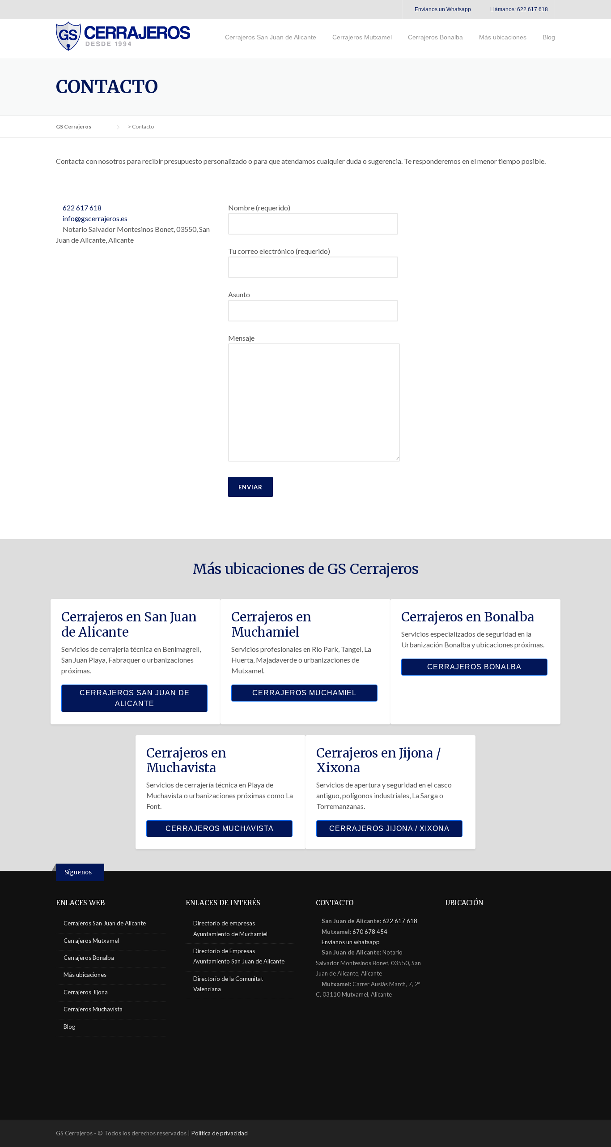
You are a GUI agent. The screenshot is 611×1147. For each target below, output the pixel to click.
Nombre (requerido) (259, 207)
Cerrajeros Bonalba (435, 37)
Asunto (239, 294)
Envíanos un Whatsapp (442, 9)
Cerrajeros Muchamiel (304, 693)
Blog (549, 37)
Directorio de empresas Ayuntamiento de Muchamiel (230, 928)
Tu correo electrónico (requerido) (279, 251)
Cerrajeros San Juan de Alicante (270, 37)
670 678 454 (369, 931)
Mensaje (241, 338)
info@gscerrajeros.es (94, 218)
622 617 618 (81, 207)
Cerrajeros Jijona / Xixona (389, 828)
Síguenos (78, 872)
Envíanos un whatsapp (350, 942)
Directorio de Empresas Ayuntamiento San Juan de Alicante (238, 956)
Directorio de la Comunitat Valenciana (228, 984)
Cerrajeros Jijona (86, 992)
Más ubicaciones (502, 37)
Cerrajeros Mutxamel (362, 37)
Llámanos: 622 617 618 (518, 9)
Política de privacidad (219, 1133)
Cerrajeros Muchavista (219, 828)
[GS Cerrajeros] (123, 35)
